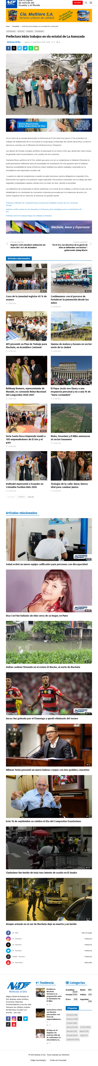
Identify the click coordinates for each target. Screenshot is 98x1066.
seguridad (73, 1039)
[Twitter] (25, 1018)
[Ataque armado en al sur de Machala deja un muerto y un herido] (49, 899)
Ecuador (72, 1023)
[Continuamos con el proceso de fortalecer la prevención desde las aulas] (71, 278)
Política (21, 31)
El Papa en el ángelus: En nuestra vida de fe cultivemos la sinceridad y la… (54, 1035)
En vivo (77, 3)
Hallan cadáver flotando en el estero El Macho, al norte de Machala (43, 667)
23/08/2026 (12, 303)
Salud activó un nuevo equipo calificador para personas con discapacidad (47, 564)
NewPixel (65, 1055)
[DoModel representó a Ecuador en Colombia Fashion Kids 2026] (26, 466)
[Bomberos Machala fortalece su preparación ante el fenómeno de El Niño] (40, 992)
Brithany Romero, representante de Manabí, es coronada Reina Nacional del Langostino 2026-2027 (26, 391)
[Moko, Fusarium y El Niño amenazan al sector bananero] (71, 418)
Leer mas (17, 1013)
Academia (72, 1015)
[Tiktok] (8, 1024)
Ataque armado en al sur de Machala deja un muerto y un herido (41, 924)
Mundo (86, 990)
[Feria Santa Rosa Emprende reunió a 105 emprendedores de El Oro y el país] (26, 418)
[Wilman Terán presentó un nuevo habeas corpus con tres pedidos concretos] (49, 745)
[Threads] (19, 1018)
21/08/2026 (57, 491)
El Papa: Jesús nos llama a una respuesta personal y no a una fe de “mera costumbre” (71, 391)
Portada (30, 31)
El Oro (71, 999)
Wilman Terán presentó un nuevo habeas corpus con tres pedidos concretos (48, 769)
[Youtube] (14, 1024)
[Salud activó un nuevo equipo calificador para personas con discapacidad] (49, 539)
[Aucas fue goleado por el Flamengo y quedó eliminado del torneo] (49, 693)
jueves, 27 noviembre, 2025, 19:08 (37, 42)
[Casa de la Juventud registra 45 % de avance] (26, 278)
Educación (72, 1027)
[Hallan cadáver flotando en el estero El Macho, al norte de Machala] (49, 642)
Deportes (72, 1019)
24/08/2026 (57, 307)
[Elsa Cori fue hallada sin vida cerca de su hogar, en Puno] (49, 591)
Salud (84, 1035)
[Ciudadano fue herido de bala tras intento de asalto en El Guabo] (49, 848)
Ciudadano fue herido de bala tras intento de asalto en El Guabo (41, 872)
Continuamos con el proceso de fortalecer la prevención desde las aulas (70, 299)
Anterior (11, 497)
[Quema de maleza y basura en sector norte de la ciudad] (71, 326)
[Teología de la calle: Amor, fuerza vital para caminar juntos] (71, 466)
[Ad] (49, 15)
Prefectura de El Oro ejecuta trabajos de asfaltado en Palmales (29, 216)
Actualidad (11, 31)
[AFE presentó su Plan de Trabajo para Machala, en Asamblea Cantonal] (26, 326)
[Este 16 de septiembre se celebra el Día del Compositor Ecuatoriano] (49, 796)
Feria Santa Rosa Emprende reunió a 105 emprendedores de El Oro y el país (26, 439)
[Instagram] (14, 1018)
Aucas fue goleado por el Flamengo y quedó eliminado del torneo (42, 718)
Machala (72, 1031)
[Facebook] (8, 1018)
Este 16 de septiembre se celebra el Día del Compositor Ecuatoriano (43, 821)
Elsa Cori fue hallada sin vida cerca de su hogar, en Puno (37, 615)
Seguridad (39, 31)
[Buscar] (86, 3)
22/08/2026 (12, 351)
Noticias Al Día (13, 42)
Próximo (21, 497)
